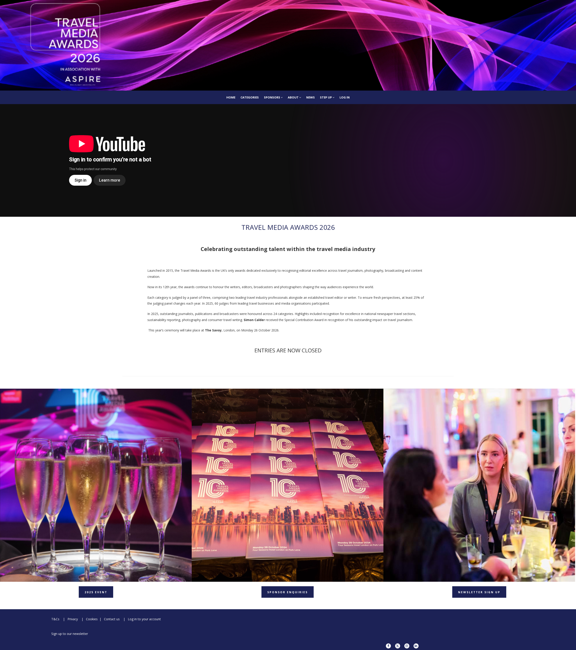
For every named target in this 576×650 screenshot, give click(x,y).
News (310, 97)
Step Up (326, 97)
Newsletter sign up (479, 592)
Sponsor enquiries (287, 592)
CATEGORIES (250, 97)
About (293, 97)
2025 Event (96, 592)
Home (230, 97)
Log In (345, 97)
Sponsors (272, 97)
